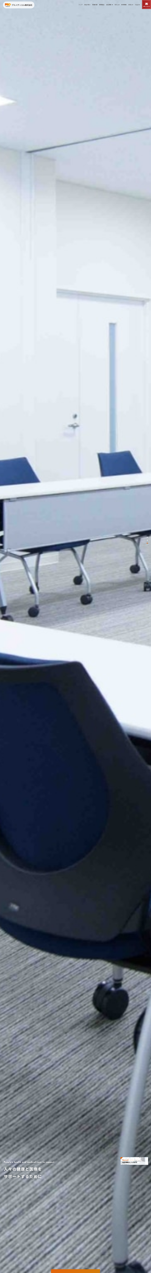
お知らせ (130, 5)
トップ (80, 5)
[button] (147, 537)
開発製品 (101, 5)
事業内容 (95, 5)
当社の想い (87, 5)
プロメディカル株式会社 (22, 5)
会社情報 (108, 5)
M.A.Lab (117, 5)
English (137, 5)
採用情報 (123, 5)
